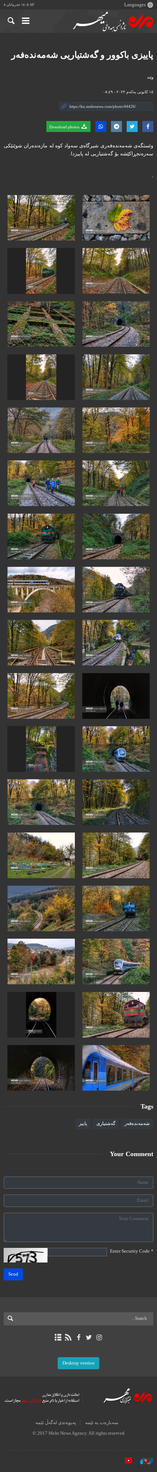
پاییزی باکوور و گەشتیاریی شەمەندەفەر (82, 55)
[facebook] (78, 1337)
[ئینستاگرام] (99, 1337)
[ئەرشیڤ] (57, 1337)
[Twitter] (88, 1337)
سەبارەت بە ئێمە (101, 1422)
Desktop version (78, 1363)
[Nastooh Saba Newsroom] (143, 1460)
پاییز (83, 1123)
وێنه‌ (150, 77)
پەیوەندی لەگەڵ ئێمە (55, 1422)
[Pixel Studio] (125, 1460)
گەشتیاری (105, 1123)
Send (13, 1274)
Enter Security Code (131, 1251)
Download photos (64, 127)
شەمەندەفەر (137, 1123)
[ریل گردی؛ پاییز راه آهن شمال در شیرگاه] (116, 218)
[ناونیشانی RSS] (68, 1337)
